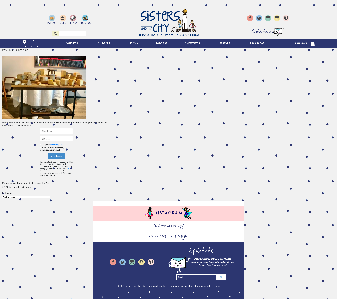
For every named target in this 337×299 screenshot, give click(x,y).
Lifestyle (224, 43)
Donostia (72, 43)
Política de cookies (157, 285)
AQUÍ (68, 169)
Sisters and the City (135, 285)
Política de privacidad (181, 285)
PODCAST (161, 43)
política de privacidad (58, 145)
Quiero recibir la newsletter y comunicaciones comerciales (52, 149)
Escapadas (257, 43)
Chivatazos (192, 43)
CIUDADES (104, 43)
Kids (133, 43)
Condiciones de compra (207, 285)
